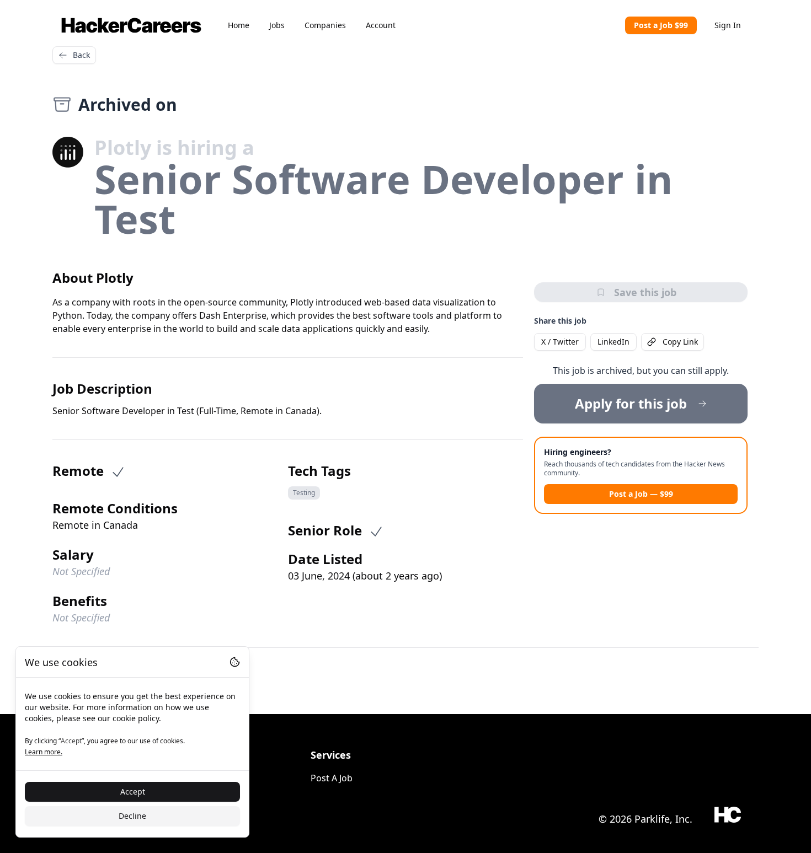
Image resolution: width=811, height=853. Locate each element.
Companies (325, 25)
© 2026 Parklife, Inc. (645, 818)
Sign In (727, 25)
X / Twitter (560, 341)
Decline (132, 816)
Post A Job (332, 778)
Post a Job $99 (661, 25)
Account (381, 25)
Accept (132, 791)
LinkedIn (613, 341)
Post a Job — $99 (641, 494)
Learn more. (43, 752)
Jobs (277, 25)
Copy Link (680, 341)
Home (238, 25)
